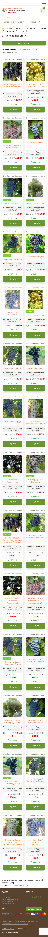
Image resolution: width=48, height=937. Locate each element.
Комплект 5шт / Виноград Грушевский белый (12, 842)
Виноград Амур (35, 368)
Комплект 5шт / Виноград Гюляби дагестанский (35, 601)
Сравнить (18, 59)
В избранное (8, 59)
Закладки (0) (35, 22)
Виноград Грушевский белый (35, 423)
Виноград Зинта (12, 203)
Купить (13, 109)
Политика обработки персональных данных (20, 921)
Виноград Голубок (35, 143)
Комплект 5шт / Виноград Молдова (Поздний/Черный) (12, 540)
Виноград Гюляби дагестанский (12, 146)
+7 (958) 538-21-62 (34, 897)
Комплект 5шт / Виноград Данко (35, 780)
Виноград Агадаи (35, 203)
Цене (34, 50)
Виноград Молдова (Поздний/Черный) (12, 85)
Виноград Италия (35, 315)
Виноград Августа (35, 257)
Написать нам (34, 909)
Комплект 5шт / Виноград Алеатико (35, 842)
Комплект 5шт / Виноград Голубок (35, 660)
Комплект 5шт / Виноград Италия (35, 85)
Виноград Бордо (12, 422)
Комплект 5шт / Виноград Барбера (35, 536)
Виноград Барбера (12, 259)
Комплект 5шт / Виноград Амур (12, 783)
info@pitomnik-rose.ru (12, 914)
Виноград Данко (12, 368)
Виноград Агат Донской (35, 481)
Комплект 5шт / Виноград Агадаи (12, 721)
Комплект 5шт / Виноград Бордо (12, 663)
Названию (25, 50)
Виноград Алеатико (12, 314)
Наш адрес (6, 897)
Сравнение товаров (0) (14, 22)
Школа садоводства (10, 932)
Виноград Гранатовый (12, 481)
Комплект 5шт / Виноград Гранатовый (12, 601)
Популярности (10, 52)
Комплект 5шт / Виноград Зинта (35, 721)
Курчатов (6, 3)
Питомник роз (8, 929)
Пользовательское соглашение (15, 924)
